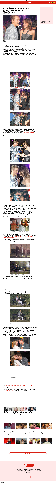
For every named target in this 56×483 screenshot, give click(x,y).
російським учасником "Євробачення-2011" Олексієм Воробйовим (22, 44)
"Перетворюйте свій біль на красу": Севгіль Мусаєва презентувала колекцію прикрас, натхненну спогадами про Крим (45, 12)
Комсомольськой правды (11, 385)
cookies (8, 481)
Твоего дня (12, 287)
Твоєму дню (13, 137)
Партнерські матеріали (31, 474)
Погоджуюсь (2, 482)
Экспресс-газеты (29, 385)
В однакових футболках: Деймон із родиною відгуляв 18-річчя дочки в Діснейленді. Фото (34, 447)
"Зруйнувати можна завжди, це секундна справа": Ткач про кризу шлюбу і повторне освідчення (46, 448)
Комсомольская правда (8, 390)
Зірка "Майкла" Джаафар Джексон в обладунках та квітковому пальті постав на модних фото (9, 433)
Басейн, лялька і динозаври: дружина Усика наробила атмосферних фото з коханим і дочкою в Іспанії (46, 433)
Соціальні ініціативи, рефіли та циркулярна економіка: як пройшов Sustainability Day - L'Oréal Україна (45, 21)
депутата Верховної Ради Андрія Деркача (14, 42)
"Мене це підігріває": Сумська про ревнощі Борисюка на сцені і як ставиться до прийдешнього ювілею (33, 433)
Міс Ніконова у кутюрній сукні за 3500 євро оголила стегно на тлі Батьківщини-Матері (21, 447)
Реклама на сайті (19, 474)
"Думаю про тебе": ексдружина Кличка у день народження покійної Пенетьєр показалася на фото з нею (9, 448)
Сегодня (23, 385)
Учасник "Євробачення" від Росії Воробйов (17, 87)
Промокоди (37, 474)
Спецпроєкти (25, 474)
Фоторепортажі (43, 8)
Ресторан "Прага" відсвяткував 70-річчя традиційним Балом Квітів (46, 16)
